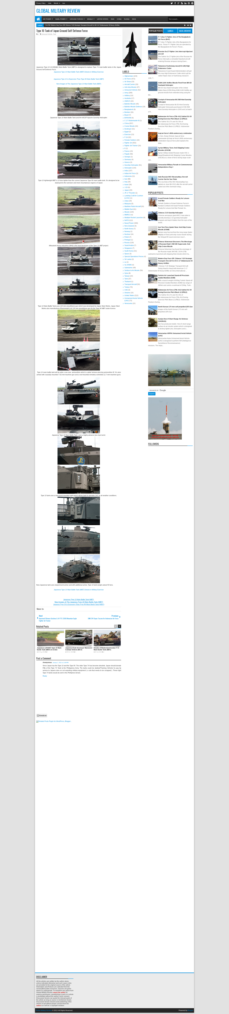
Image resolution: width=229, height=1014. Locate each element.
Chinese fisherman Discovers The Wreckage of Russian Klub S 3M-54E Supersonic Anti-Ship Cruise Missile (175, 244)
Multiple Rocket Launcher (133, 217)
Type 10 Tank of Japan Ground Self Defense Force (62, 30)
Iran (63, 3)
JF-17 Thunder (129, 193)
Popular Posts (155, 30)
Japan (126, 190)
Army (126, 93)
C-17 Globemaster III (131, 120)
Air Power (47, 19)
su (125, 262)
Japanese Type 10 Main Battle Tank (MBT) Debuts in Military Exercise (79, 72)
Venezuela (128, 303)
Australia (127, 98)
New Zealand (129, 226)
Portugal (127, 240)
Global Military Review (58, 10)
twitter (171, 3)
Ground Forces (76, 19)
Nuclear (127, 234)
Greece (127, 162)
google (178, 3)
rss (182, 3)
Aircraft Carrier (129, 84)
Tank (54, 34)
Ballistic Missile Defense (133, 107)
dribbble (189, 3)
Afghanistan (128, 76)
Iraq (125, 182)
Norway (127, 231)
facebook (175, 3)
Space (126, 254)
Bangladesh (128, 109)
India (49, 3)
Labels (170, 30)
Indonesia (128, 176)
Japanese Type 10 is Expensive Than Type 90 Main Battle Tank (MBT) (79, 79)
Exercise (127, 134)
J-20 (126, 187)
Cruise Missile (129, 126)
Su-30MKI (128, 265)
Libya (126, 201)
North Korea (128, 229)
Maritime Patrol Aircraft (132, 206)
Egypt (126, 132)
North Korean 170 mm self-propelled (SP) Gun (175, 307)
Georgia (127, 157)
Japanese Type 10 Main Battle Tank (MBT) (78, 599)
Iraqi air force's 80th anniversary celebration (175, 133)
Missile (56, 3)
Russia (126, 19)
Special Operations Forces (134, 256)
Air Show (127, 82)
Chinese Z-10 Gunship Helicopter (170, 213)
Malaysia (127, 204)
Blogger (190, 1010)
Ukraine (127, 293)
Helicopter (128, 168)
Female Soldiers (130, 140)
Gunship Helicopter (131, 165)
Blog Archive (185, 30)
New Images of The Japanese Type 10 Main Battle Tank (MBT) (78, 84)
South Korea (128, 251)
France (126, 151)
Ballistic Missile (129, 104)
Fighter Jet (128, 143)
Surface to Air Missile (131, 270)
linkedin (185, 3)
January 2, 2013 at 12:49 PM (61, 662)
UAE (126, 290)
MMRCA (127, 215)
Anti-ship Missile (130, 87)
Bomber (127, 112)
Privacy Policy (40, 3)
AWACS (127, 101)
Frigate (126, 154)
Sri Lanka (127, 259)
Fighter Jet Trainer (131, 146)
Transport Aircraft (130, 284)
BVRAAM (127, 118)
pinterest (192, 3)
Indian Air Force (130, 173)
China (119, 19)
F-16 (126, 137)
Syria (126, 273)
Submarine (128, 268)
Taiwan (127, 276)
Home (38, 19)
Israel (126, 184)
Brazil (126, 115)
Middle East (128, 209)
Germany (127, 159)
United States (102, 19)
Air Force (127, 79)
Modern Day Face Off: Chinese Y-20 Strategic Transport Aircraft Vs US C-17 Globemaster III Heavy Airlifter (175, 261)
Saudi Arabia (129, 245)
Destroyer (127, 129)
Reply (45, 676)
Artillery (127, 95)
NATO (126, 220)
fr (124, 148)
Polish (126, 237)
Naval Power (60, 19)
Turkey (126, 287)
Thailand (127, 281)
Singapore (128, 248)
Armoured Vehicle (47, 34)
